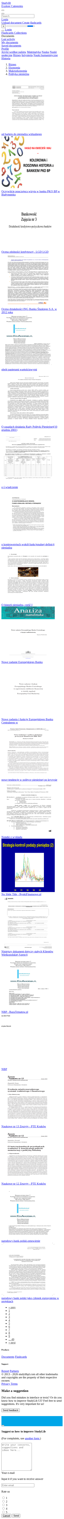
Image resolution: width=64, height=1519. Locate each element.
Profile (5, 48)
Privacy (6, 1383)
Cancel (6, 1515)
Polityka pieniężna (19, 74)
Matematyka (34, 52)
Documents (7, 1356)
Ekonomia (14, 67)
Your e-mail (8, 1472)
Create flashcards (31, 22)
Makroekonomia (18, 70)
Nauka (45, 52)
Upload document (11, 22)
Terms (14, 1383)
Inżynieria (27, 55)
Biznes (17, 55)
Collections (20, 32)
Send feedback (10, 1410)
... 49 (11, 1339)
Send (16, 1515)
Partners (14, 1371)
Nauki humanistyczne (45, 55)
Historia (5, 58)
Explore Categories (12, 6)
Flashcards (7, 32)
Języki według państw (13, 52)
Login (4, 19)
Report (5, 1371)
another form (32, 1438)
